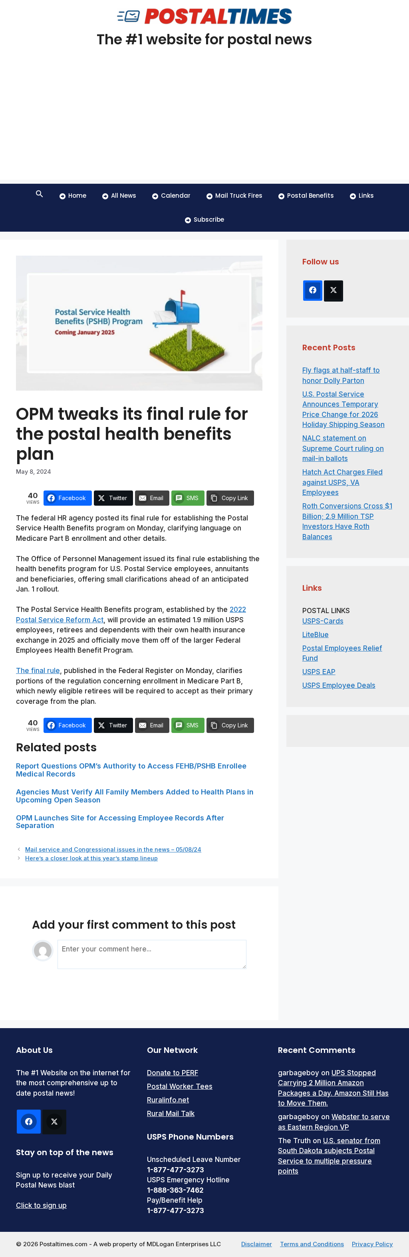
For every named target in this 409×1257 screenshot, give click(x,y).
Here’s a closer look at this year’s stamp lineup (91, 858)
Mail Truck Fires (238, 195)
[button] (40, 196)
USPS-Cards (322, 621)
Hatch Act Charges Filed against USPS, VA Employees (342, 482)
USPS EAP (319, 672)
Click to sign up (41, 1205)
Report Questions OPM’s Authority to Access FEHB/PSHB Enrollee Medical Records (131, 770)
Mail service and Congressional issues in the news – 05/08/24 (113, 849)
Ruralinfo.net (168, 1100)
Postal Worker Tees (179, 1086)
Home (77, 195)
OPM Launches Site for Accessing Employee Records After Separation (120, 822)
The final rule (38, 671)
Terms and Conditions (312, 1244)
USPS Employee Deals (338, 685)
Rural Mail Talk (171, 1114)
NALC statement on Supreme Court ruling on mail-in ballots (343, 448)
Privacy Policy (372, 1244)
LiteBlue (315, 635)
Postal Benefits (310, 195)
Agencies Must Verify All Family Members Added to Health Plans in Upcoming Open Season (135, 796)
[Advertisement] (204, 124)
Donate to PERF (172, 1073)
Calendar (176, 195)
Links (366, 195)
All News (123, 195)
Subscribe (209, 219)
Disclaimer (256, 1244)
